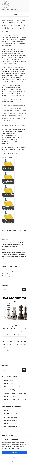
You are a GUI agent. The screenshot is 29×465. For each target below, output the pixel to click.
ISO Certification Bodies (11, 396)
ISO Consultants (9, 383)
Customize (14, 457)
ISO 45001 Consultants (11, 423)
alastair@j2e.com (7, 143)
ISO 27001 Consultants (10, 414)
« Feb (7, 350)
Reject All (14, 461)
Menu (15, 14)
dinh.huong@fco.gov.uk (9, 135)
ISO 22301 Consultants (10, 426)
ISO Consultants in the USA (12, 386)
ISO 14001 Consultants (10, 420)
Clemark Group (8, 380)
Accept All (14, 452)
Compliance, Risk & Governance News (15, 393)
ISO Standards (8, 410)
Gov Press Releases (19, 230)
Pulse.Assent (11, 9)
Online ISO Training (9, 390)
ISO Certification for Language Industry (15, 399)
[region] (14, 451)
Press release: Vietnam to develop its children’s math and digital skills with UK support (14, 149)
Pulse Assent (21, 20)
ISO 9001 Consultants (10, 417)
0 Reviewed (8, 230)
